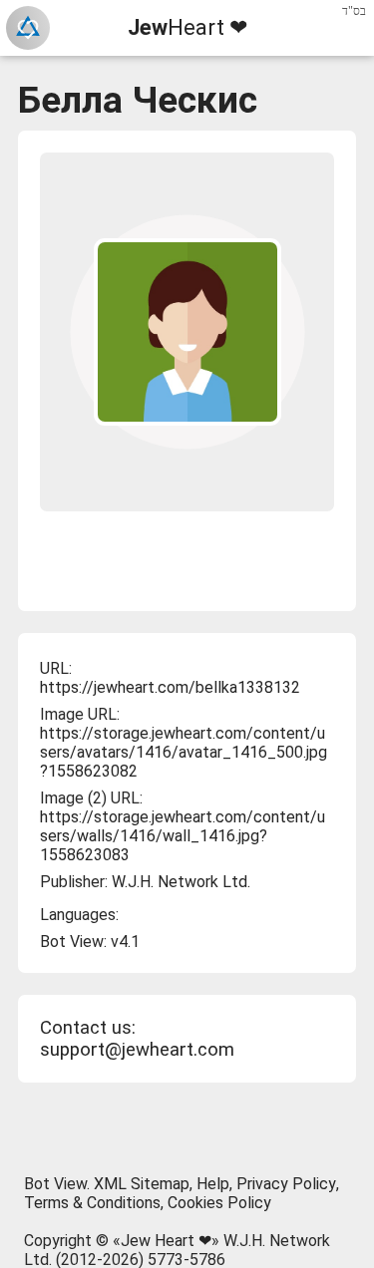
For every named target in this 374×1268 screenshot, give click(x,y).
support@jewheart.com (137, 1050)
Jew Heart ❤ (166, 1240)
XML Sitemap (141, 1183)
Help (212, 1183)
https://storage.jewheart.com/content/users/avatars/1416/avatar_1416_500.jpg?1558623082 (183, 752)
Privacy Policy (286, 1183)
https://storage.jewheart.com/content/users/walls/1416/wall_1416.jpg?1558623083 (182, 835)
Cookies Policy (219, 1202)
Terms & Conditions (92, 1202)
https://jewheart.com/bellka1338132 (170, 687)
